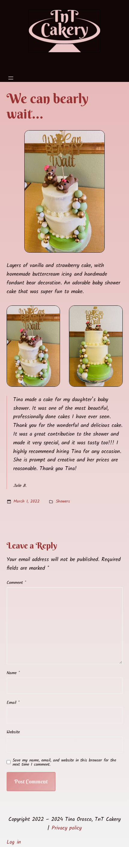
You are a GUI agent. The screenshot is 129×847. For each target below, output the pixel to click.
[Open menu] (10, 78)
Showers (63, 501)
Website (13, 732)
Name (13, 673)
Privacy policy (67, 828)
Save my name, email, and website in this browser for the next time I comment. (64, 762)
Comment (16, 582)
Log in (14, 842)
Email (13, 702)
